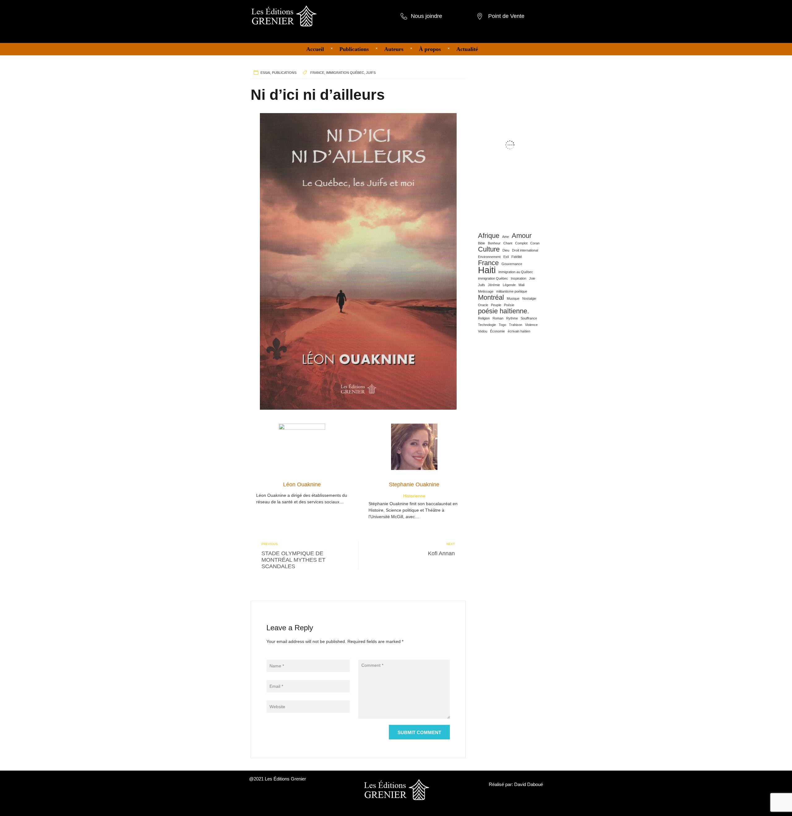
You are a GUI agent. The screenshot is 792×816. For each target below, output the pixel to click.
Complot (521, 243)
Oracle (483, 305)
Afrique (488, 236)
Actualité (467, 49)
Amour (522, 236)
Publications (354, 49)
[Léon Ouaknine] (302, 446)
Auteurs (393, 49)
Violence (531, 325)
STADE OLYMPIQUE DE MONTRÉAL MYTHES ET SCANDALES (293, 559)
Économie (497, 331)
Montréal (491, 297)
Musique (513, 298)
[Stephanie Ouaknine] (414, 446)
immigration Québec (345, 72)
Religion (484, 318)
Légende (509, 285)
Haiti (487, 270)
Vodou (482, 331)
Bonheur (494, 243)
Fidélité (516, 257)
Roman (498, 318)
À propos (430, 49)
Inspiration (518, 278)
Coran (535, 243)
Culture (489, 249)
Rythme (512, 318)
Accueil (315, 49)
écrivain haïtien (519, 331)
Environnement (489, 257)
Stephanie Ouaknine (414, 484)
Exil (506, 257)
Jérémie (494, 285)
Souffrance (529, 318)
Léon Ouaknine (302, 484)
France (317, 72)
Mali (521, 285)
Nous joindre (426, 16)
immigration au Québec (515, 272)
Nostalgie (529, 298)
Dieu (505, 250)
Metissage (485, 291)
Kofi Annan (441, 553)
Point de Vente (506, 16)
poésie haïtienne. (503, 311)
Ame (505, 237)
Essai (265, 72)
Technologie (487, 325)
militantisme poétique (511, 291)
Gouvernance (511, 264)
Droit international (525, 250)
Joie (532, 278)
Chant (507, 243)
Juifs (371, 72)
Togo (502, 325)
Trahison (515, 325)
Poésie (509, 305)
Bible (481, 243)
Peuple (496, 305)
